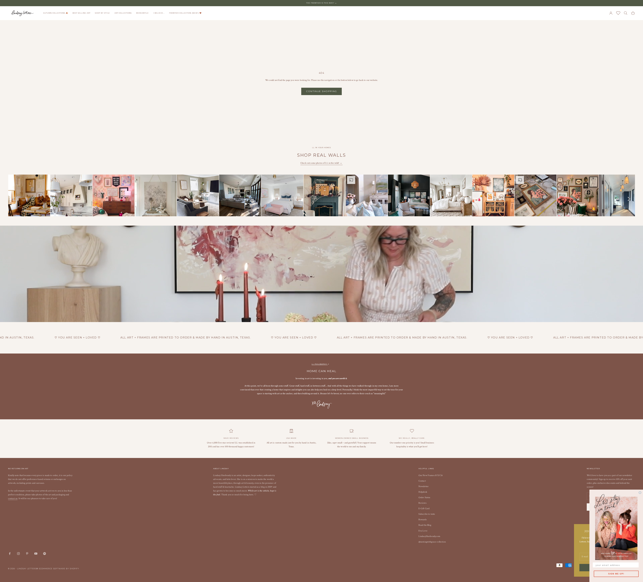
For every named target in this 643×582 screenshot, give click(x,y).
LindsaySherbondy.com (429, 536)
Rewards (422, 519)
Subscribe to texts (426, 514)
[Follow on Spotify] (44, 553)
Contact (422, 480)
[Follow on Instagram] (18, 553)
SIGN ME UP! (616, 574)
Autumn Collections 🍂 (55, 13)
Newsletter (423, 486)
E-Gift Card (424, 508)
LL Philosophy (320, 364)
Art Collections (123, 13)
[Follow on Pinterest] (27, 553)
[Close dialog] (640, 492)
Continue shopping (321, 91)
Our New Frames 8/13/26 (430, 475)
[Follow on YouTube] (36, 553)
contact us (12, 498)
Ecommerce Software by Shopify (59, 568)
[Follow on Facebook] (9, 553)
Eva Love (422, 530)
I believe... (159, 13)
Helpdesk (422, 491)
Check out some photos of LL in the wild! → (321, 163)
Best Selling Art (81, 13)
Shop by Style (102, 13)
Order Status (424, 497)
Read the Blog (424, 525)
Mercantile (142, 13)
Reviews (422, 503)
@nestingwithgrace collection (432, 541)
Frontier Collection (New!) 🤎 (185, 13)
